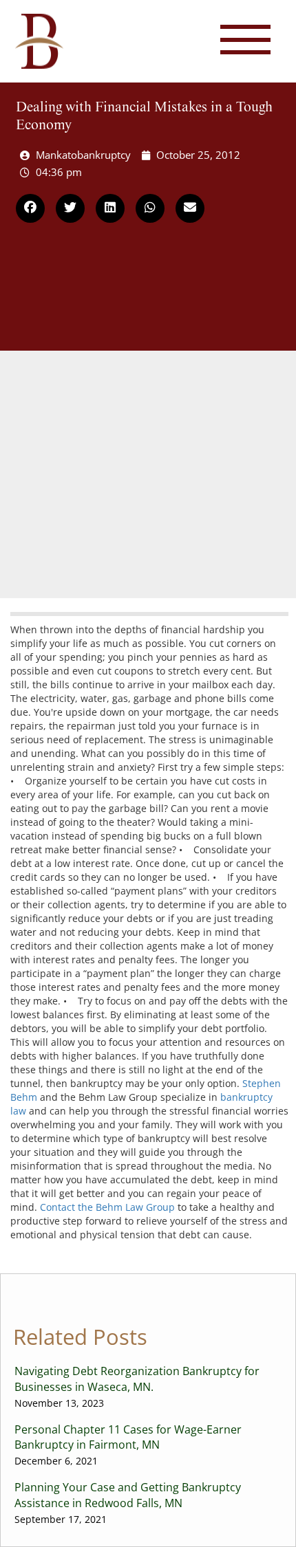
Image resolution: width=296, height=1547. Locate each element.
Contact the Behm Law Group (107, 1207)
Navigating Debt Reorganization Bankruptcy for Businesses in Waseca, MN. (137, 1386)
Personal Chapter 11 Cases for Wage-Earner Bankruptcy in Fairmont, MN (128, 1445)
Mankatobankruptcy (83, 155)
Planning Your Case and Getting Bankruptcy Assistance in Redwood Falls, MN (127, 1503)
